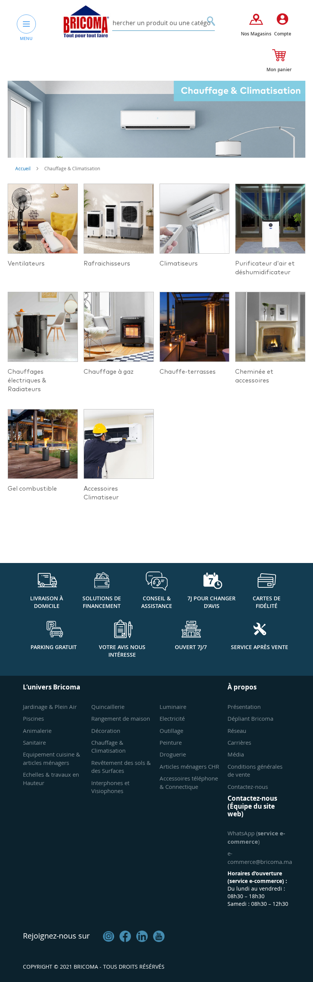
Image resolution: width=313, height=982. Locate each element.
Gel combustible (32, 489)
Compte (282, 33)
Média (235, 754)
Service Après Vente (259, 647)
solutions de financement (101, 602)
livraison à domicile (46, 602)
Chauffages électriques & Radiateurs (27, 380)
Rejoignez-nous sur (56, 936)
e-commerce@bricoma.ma (259, 857)
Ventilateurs (26, 264)
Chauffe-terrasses (188, 372)
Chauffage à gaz (109, 372)
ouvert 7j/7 (191, 647)
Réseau (236, 730)
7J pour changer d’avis (211, 602)
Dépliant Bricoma (250, 718)
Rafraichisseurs (107, 264)
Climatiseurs (179, 264)
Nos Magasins (256, 33)
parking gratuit (54, 647)
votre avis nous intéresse (122, 650)
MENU (26, 38)
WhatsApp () (256, 837)
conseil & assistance (156, 602)
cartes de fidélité (267, 602)
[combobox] (156, 23)
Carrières (239, 742)
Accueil (23, 168)
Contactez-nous (247, 786)
